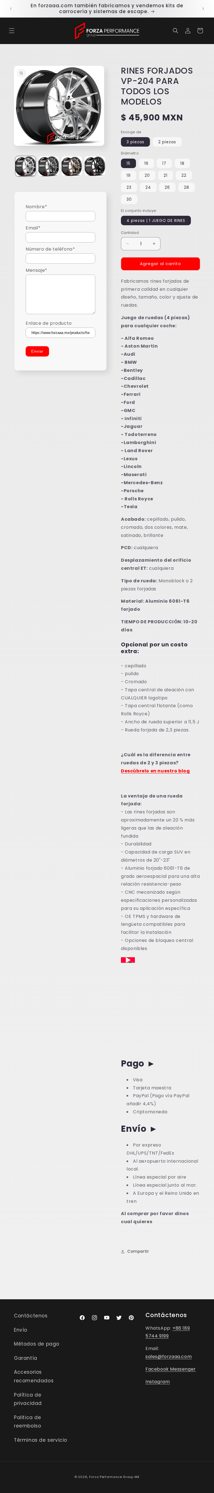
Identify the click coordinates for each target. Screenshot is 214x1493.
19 (129, 175)
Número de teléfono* (50, 249)
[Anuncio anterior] (11, 9)
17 (164, 163)
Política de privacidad (28, 1399)
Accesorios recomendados (34, 1376)
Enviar (37, 351)
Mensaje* (36, 270)
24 (148, 187)
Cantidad (130, 232)
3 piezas (135, 142)
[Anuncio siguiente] (203, 9)
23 (129, 187)
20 (147, 175)
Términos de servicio (40, 1440)
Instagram (157, 1381)
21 (165, 175)
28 (186, 187)
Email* (33, 228)
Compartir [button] (138, 1251)
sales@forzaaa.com (168, 1356)
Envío (20, 1330)
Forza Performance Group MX (114, 1477)
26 (167, 187)
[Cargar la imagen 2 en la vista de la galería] (48, 166)
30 (129, 199)
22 (183, 175)
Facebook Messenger (170, 1369)
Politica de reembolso (27, 1421)
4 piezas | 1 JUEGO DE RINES (156, 220)
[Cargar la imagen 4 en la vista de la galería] (95, 166)
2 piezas (167, 142)
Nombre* (36, 206)
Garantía (25, 1358)
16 (146, 163)
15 (128, 163)
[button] (12, 31)
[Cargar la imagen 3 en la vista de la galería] (72, 166)
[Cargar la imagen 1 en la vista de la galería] (25, 166)
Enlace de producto (49, 323)
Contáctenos (31, 1315)
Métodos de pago (36, 1344)
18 (182, 163)
